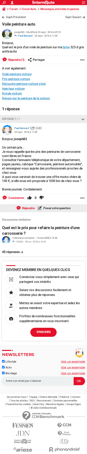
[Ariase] (23, 449)
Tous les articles (19, 400)
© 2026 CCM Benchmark (43, 407)
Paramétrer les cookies (18, 404)
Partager (39, 59)
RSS (32, 400)
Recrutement (44, 400)
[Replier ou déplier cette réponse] (83, 119)
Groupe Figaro (74, 404)
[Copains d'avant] (23, 441)
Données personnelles (65, 400)
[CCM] (64, 425)
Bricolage (11, 373)
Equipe (33, 397)
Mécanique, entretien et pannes (59, 9)
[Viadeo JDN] (64, 441)
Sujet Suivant (73, 17)
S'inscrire (43, 332)
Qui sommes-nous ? (17, 397)
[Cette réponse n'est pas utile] (41, 198)
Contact (76, 397)
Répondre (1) (16, 59)
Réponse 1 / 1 (11, 119)
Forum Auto (29, 9)
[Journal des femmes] (23, 425)
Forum (14, 9)
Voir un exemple (73, 361)
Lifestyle (10, 361)
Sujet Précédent (16, 17)
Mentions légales (55, 404)
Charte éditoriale (48, 397)
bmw (66, 47)
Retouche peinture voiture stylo (24, 84)
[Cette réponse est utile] (29, 198)
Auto (8, 367)
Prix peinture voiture (16, 79)
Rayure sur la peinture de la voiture (26, 98)
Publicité (64, 397)
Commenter (16, 198)
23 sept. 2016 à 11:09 (45, 35)
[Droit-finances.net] (64, 433)
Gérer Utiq (38, 404)
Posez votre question (57, 208)
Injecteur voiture (13, 89)
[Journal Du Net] (23, 433)
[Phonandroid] (64, 449)
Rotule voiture (12, 93)
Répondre (28, 208)
